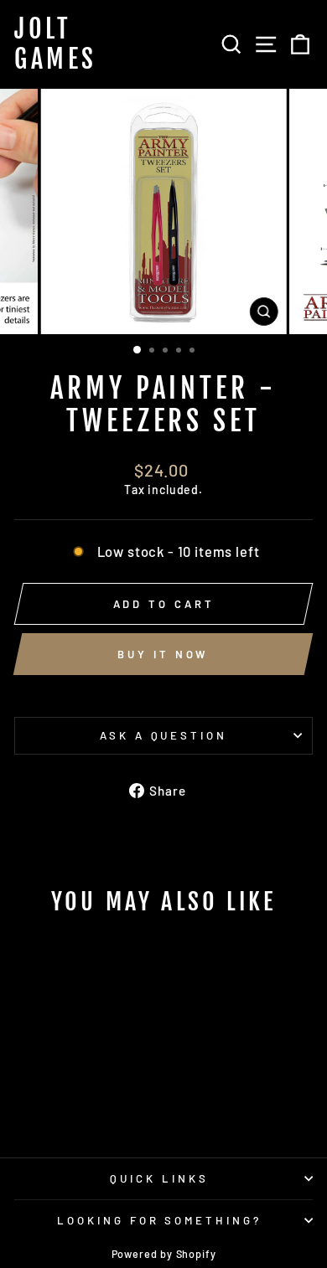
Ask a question (164, 735)
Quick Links (159, 1178)
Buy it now (162, 654)
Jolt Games (55, 44)
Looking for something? (159, 1220)
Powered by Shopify (164, 1253)
